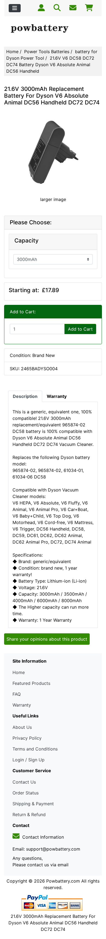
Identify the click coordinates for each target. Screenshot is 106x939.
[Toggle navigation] (15, 8)
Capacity (26, 240)
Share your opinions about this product (47, 639)
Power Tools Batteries (46, 51)
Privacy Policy (27, 738)
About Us (22, 727)
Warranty (22, 705)
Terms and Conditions (35, 749)
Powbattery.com (63, 881)
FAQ (17, 694)
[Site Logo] (53, 29)
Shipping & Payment (33, 803)
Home (12, 51)
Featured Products (31, 683)
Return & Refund (29, 814)
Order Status (26, 793)
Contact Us (24, 782)
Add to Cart (80, 329)
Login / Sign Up (29, 759)
